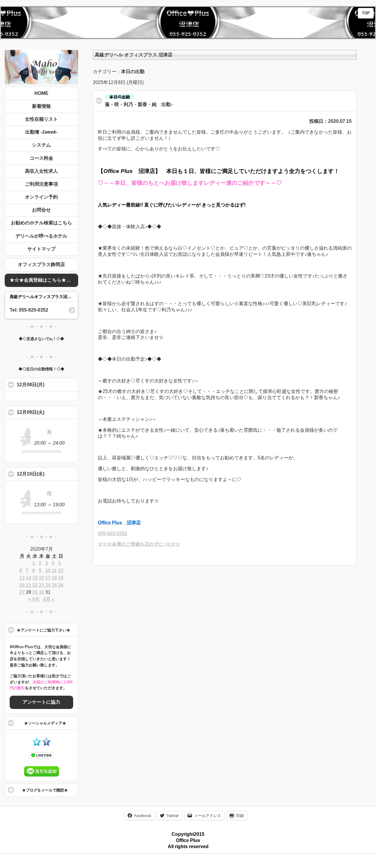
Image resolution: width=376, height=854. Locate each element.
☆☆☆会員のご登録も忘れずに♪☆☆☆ (139, 544)
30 (41, 592)
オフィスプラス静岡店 (41, 264)
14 (28, 577)
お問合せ (41, 209)
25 (54, 585)
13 (22, 577)
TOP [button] (366, 13)
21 (28, 585)
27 (22, 592)
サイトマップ (41, 248)
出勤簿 (41, 132)
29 (35, 592)
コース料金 (41, 158)
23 (41, 585)
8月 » (48, 599)
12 (60, 570)
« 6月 (34, 599)
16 (41, 577)
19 (60, 577)
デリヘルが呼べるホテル (41, 235)
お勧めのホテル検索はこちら (41, 222)
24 (48, 585)
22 (35, 585)
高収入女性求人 (41, 171)
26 (60, 585)
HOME (41, 93)
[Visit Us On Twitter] (36, 744)
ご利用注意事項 (41, 183)
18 (54, 577)
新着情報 (41, 106)
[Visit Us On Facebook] (46, 744)
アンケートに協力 (41, 702)
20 (22, 585)
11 (54, 570)
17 (48, 577)
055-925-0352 (112, 533)
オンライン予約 (41, 196)
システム (41, 144)
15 (35, 577)
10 (48, 570)
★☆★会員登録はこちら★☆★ (42, 280)
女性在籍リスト (41, 119)
